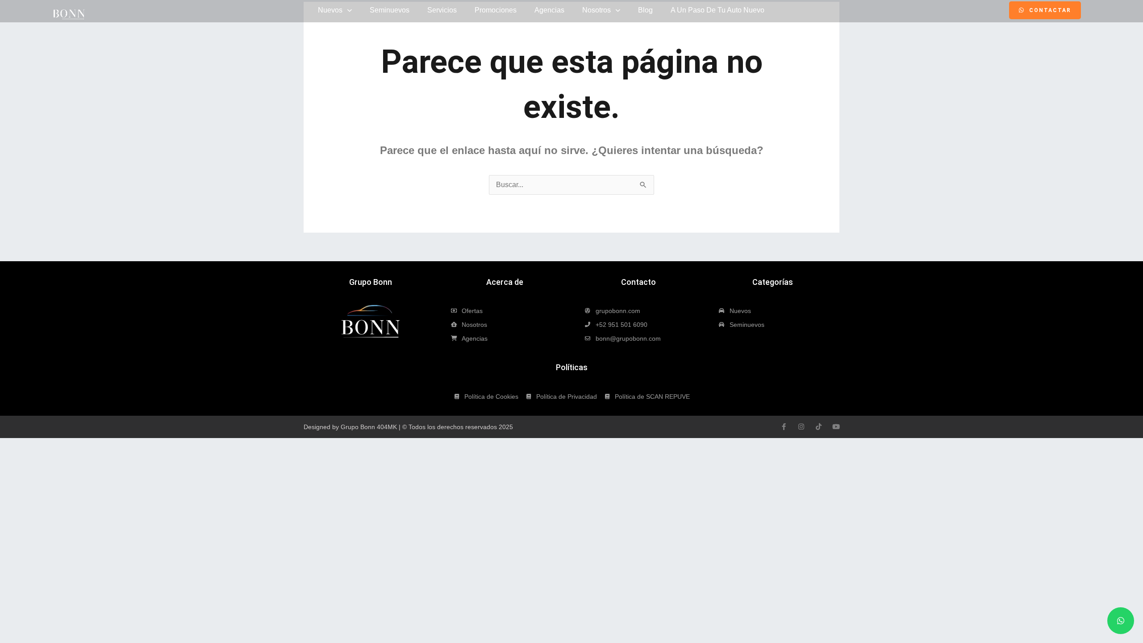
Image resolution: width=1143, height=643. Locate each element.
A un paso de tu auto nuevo (717, 10)
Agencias (549, 10)
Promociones (496, 10)
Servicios (442, 10)
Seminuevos (389, 10)
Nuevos (330, 10)
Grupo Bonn (370, 282)
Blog (645, 10)
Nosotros (596, 10)
